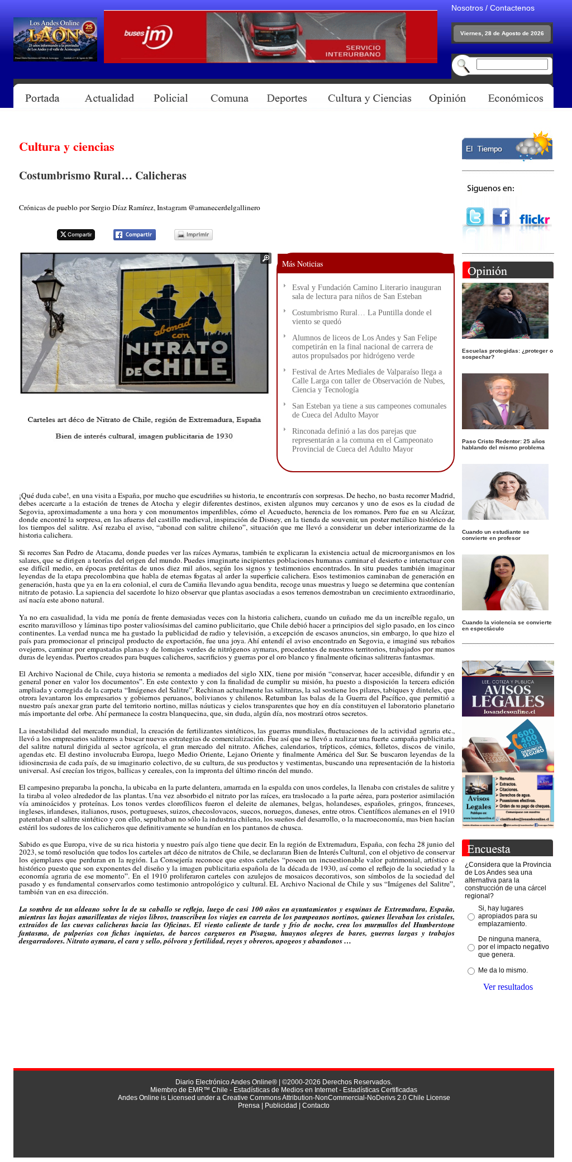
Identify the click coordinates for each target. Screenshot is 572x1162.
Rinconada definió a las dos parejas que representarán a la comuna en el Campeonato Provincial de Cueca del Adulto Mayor (362, 440)
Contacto (316, 1105)
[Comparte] (127, 238)
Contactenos (512, 7)
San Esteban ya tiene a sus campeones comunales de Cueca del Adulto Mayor (369, 410)
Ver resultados (508, 987)
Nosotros (467, 7)
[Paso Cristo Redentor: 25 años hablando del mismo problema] (505, 426)
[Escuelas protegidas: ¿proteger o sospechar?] (505, 335)
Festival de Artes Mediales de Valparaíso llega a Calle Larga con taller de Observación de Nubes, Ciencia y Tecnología (368, 381)
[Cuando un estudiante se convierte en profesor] (505, 516)
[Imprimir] (186, 238)
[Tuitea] (68, 238)
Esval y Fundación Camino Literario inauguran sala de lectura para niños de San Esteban (366, 292)
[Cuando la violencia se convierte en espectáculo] (505, 607)
